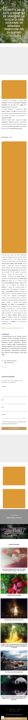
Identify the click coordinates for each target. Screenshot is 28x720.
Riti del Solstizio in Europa (14, 672)
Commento (4, 386)
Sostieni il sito (12, 709)
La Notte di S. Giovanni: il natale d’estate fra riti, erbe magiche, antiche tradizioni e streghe (14, 646)
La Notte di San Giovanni (14, 35)
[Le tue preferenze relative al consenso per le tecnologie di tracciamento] (2, 717)
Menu (2, 3)
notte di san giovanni (9, 362)
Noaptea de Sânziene (12, 360)
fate (5, 360)
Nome (2, 399)
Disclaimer (19, 709)
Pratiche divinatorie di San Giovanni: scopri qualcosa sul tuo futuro (14, 570)
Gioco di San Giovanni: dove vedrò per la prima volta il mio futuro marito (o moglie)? (14, 698)
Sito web (3, 414)
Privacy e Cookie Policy (14, 711)
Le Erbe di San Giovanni (14, 595)
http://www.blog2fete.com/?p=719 (14, 328)
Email (2, 407)
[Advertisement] (14, 61)
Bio (7, 709)
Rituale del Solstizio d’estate (14, 620)
